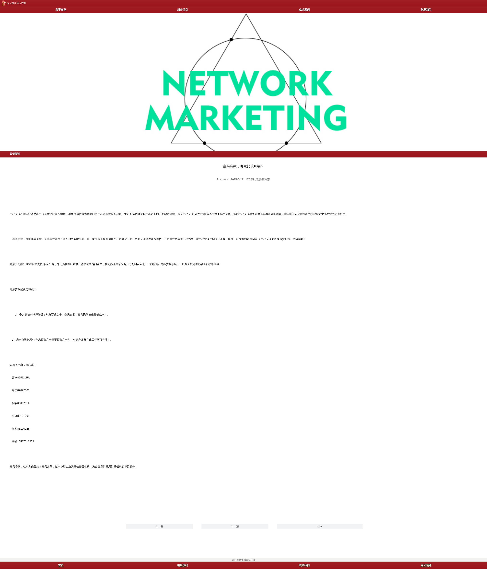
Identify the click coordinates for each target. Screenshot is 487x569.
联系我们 (426, 9)
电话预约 (182, 565)
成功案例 (304, 9)
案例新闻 (15, 153)
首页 (61, 565)
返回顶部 (426, 565)
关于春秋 (61, 9)
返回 (319, 526)
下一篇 (235, 526)
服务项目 (182, 9)
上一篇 (159, 526)
